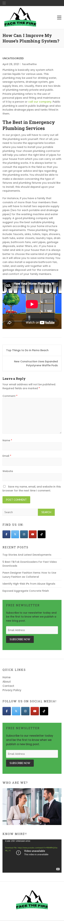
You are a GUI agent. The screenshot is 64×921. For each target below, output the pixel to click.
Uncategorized (13, 58)
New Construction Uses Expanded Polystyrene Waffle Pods (36, 363)
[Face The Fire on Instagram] (24, 534)
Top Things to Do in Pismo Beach (27, 350)
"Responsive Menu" (4, 3)
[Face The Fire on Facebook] (6, 534)
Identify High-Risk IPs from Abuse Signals (28, 583)
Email (6, 456)
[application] (32, 856)
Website (7, 471)
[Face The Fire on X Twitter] (15, 534)
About (6, 681)
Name (7, 440)
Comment (9, 396)
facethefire (29, 64)
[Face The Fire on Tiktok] (42, 534)
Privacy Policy (11, 690)
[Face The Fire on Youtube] (33, 534)
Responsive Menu (59, 17)
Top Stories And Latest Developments (26, 555)
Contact (8, 686)
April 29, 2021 (10, 64)
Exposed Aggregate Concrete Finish (25, 591)
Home (6, 677)
